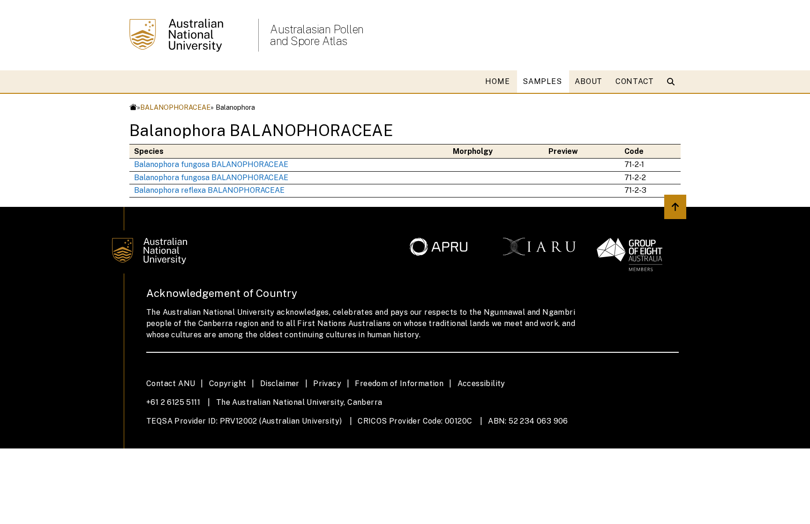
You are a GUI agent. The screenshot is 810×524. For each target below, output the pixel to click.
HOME (497, 81)
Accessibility (481, 383)
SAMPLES (542, 81)
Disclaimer (280, 383)
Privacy (327, 383)
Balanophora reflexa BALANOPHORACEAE (209, 190)
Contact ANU (170, 383)
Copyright (228, 383)
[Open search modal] (673, 81)
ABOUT (588, 81)
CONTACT (634, 81)
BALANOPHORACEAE (175, 107)
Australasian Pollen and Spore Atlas (317, 35)
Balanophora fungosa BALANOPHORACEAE (211, 164)
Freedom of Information (399, 383)
